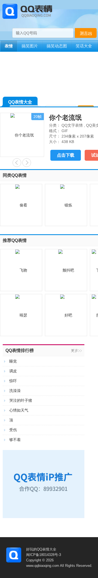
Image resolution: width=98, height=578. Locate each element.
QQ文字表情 (72, 125)
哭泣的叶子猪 (20, 400)
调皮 (13, 371)
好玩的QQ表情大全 (41, 549)
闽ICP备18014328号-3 (43, 555)
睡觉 (13, 361)
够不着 (15, 439)
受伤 (13, 430)
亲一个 (26, 162)
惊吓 (13, 381)
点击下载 (65, 155)
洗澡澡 (15, 390)
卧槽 (17, 162)
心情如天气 (18, 410)
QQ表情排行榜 (19, 350)
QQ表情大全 (20, 102)
